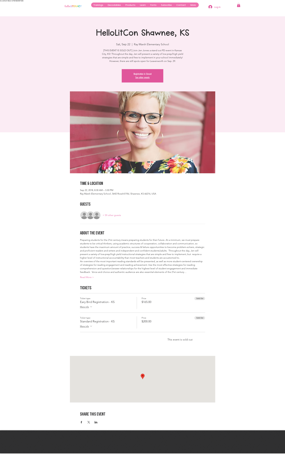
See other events (142, 77)
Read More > (87, 277)
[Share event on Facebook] (81, 422)
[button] (130, 5)
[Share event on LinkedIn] (96, 422)
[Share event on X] (88, 422)
